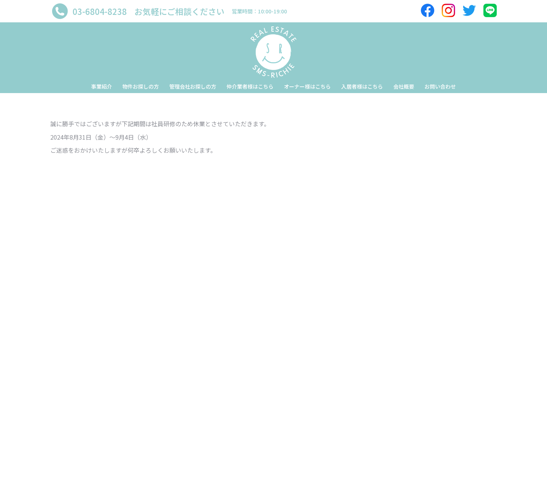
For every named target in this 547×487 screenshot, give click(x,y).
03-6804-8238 (100, 11)
